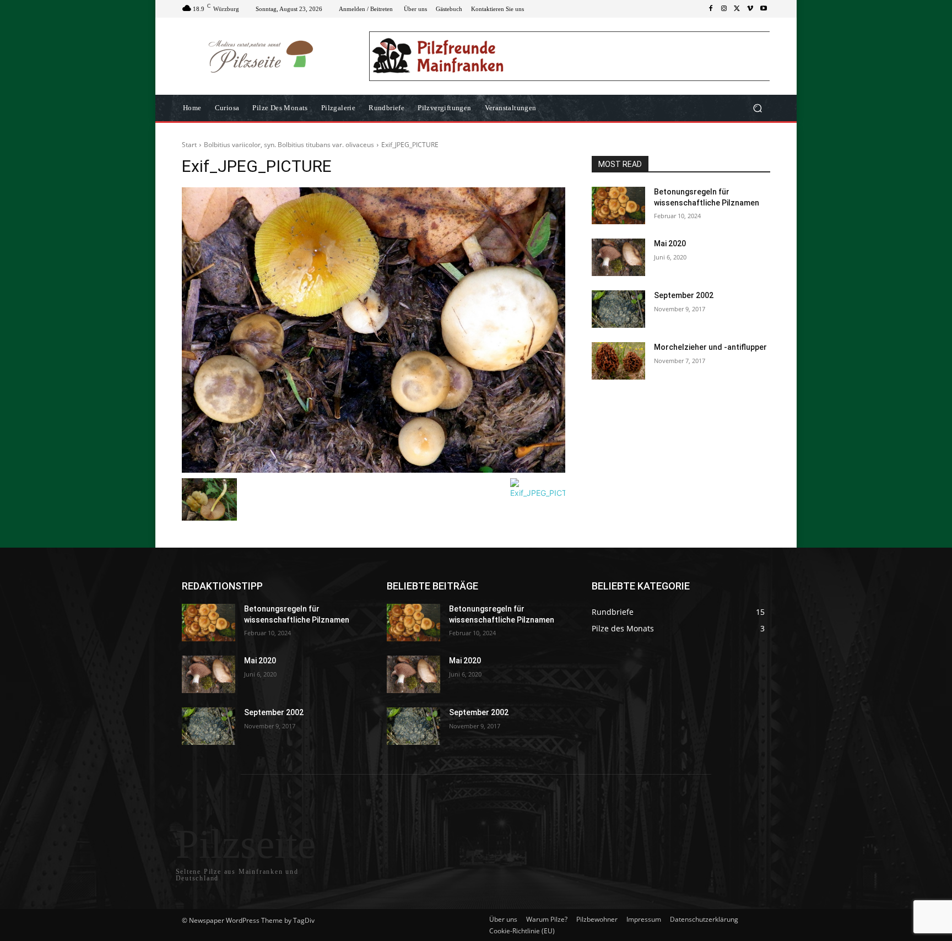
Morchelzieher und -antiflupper (710, 347)
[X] (737, 8)
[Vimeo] (750, 8)
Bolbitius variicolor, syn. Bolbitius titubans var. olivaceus (289, 144)
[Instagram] (724, 8)
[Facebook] (710, 8)
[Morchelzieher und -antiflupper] (618, 361)
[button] (757, 108)
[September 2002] (618, 309)
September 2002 (683, 295)
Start (189, 144)
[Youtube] (763, 8)
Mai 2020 (670, 243)
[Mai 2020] (618, 257)
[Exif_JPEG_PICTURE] (373, 330)
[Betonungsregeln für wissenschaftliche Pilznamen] (618, 205)
